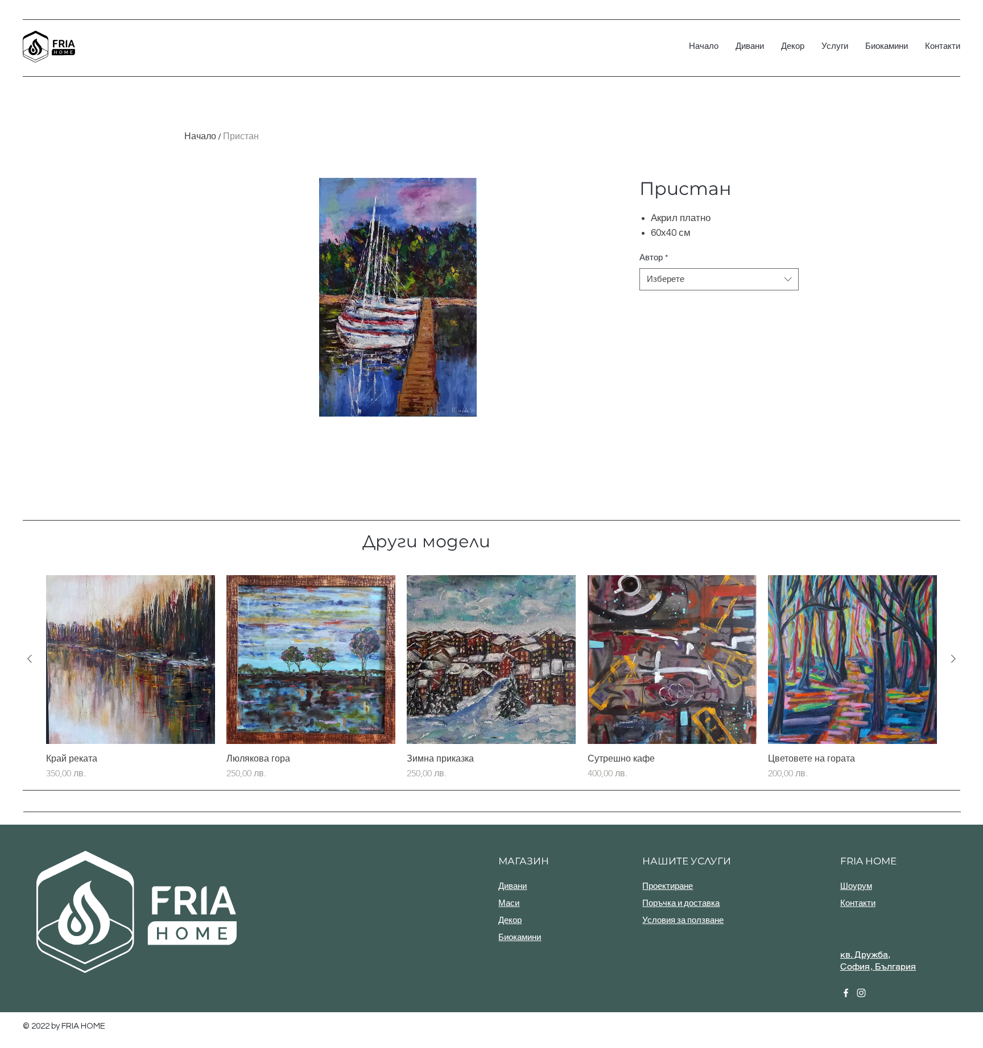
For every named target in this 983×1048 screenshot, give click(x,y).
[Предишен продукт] (29, 659)
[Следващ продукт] (953, 659)
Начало (200, 136)
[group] (491, 678)
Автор (653, 257)
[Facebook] (846, 993)
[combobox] (719, 279)
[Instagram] (861, 993)
